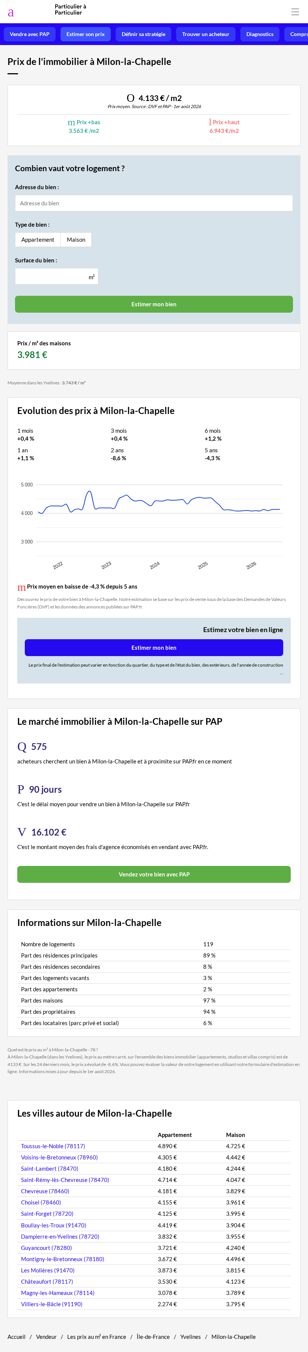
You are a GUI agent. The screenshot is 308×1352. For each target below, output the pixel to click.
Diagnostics (259, 34)
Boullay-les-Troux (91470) (53, 1225)
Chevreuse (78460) (45, 1191)
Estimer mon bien (154, 647)
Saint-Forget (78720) (47, 1213)
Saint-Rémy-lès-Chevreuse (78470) (65, 1179)
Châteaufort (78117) (47, 1281)
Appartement (37, 239)
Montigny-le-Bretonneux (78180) (62, 1259)
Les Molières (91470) (48, 1270)
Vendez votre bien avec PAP (154, 874)
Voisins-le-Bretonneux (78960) (59, 1157)
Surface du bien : (36, 260)
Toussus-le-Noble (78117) (53, 1146)
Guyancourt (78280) (46, 1247)
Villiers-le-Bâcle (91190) (52, 1304)
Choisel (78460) (41, 1202)
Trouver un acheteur (205, 34)
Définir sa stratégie (143, 34)
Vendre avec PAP (30, 34)
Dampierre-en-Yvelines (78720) (60, 1236)
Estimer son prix (85, 34)
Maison (76, 239)
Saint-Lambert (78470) (50, 1168)
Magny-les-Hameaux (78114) (58, 1292)
